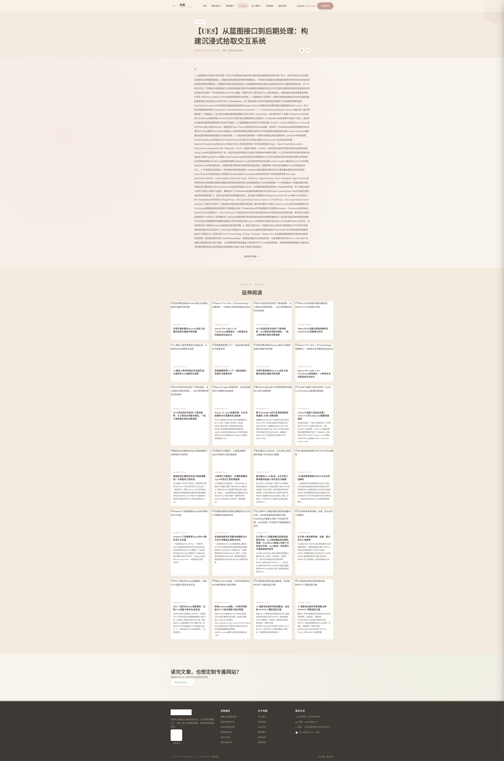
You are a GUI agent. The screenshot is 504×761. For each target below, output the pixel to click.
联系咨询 (282, 5)
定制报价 (270, 5)
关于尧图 (256, 5)
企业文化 (262, 726)
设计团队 (262, 721)
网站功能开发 (226, 742)
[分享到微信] (302, 50)
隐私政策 (321, 756)
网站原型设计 (226, 732)
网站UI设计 (225, 737)
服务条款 (330, 756)
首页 (205, 5)
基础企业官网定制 (228, 716)
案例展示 (230, 5)
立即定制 (325, 5)
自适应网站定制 (227, 726)
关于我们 (262, 716)
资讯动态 (243, 5)
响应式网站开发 (227, 721)
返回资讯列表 (252, 256)
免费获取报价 (183, 682)
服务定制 (216, 5)
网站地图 (214, 756)
